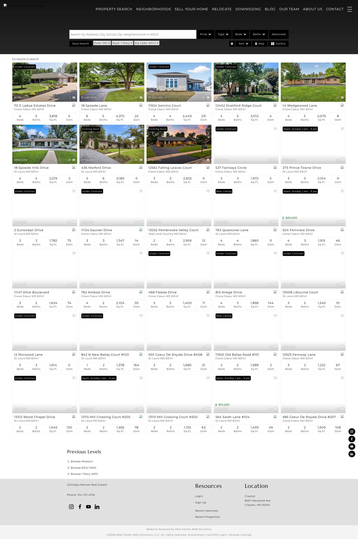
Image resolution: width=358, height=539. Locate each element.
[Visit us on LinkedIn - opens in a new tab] (351, 454)
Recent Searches (206, 510)
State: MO (100, 42)
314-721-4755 (86, 494)
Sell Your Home (191, 9)
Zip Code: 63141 (145, 42)
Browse (82, 461)
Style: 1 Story (121, 42)
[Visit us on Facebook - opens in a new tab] (351, 439)
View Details (45, 82)
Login (199, 496)
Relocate (222, 9)
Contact (335, 9)
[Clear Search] (232, 44)
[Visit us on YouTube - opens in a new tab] (351, 446)
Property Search (114, 9)
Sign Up (200, 502)
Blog (270, 9)
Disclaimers (196, 534)
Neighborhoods (153, 9)
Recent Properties (207, 516)
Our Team (289, 9)
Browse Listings (240, 534)
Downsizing (248, 9)
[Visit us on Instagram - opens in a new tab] (351, 431)
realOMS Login (217, 534)
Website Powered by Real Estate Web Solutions (179, 529)
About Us (312, 9)
